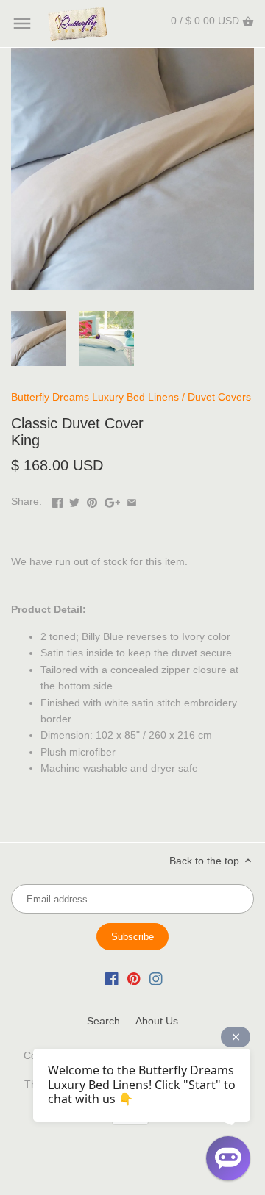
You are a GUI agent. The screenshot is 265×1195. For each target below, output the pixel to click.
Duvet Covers (219, 397)
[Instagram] (156, 978)
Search (103, 1021)
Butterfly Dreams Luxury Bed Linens (95, 397)
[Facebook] (112, 978)
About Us (156, 1021)
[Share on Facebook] (57, 500)
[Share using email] (132, 500)
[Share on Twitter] (74, 500)
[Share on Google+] (112, 500)
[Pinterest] (134, 978)
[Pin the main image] (92, 500)
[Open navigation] (22, 23)
